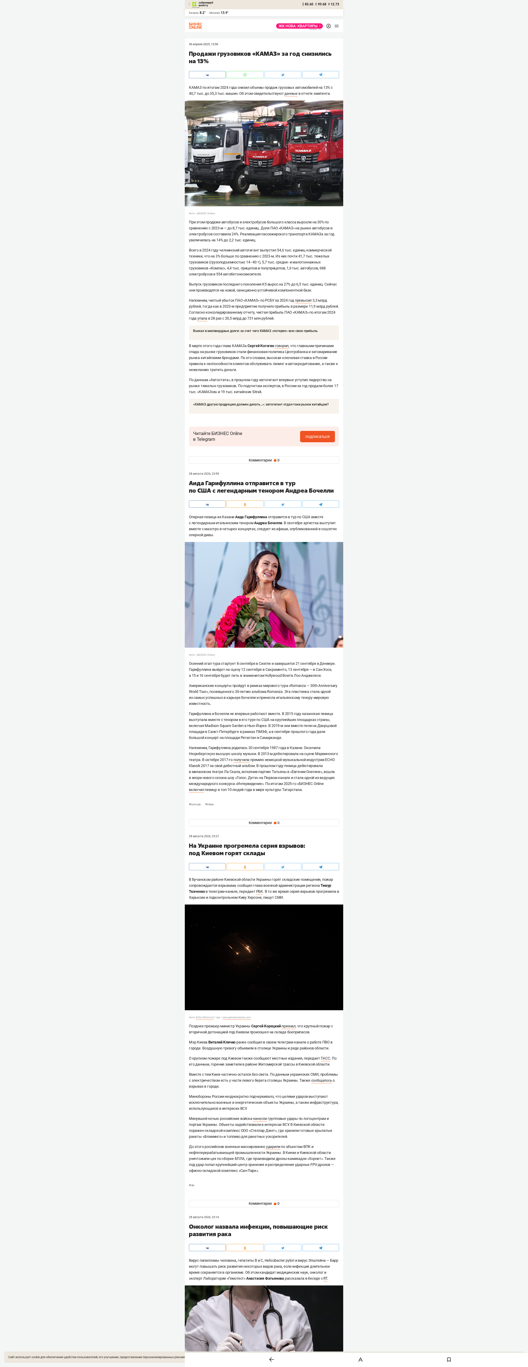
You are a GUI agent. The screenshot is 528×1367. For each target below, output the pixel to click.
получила (241, 760)
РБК (259, 891)
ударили (273, 1146)
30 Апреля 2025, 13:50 (203, 44)
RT (325, 1278)
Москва (214, 12)
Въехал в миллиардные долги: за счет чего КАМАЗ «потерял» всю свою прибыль (255, 331)
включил (196, 789)
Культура (195, 804)
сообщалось (321, 1080)
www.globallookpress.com (237, 1017)
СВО (191, 1185)
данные (291, 93)
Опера (209, 804)
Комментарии (264, 460)
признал (289, 1026)
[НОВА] (298, 26)
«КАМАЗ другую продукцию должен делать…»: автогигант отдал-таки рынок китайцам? (261, 404)
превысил (303, 300)
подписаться (317, 436)
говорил (282, 346)
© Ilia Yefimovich (205, 1017)
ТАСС (325, 1058)
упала (202, 318)
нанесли (260, 1118)
